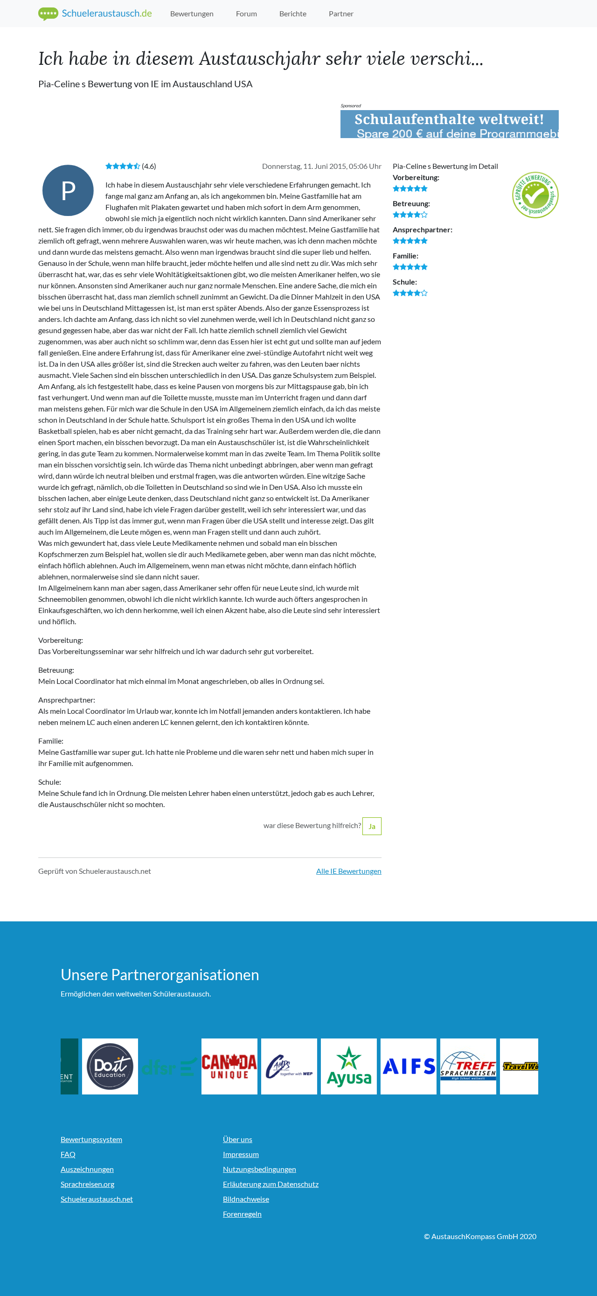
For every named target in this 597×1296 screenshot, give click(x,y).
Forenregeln (242, 1213)
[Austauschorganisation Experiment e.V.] (89, 1066)
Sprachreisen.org (87, 1183)
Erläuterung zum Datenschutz (271, 1183)
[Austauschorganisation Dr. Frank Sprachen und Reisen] (208, 1066)
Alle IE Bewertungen (349, 870)
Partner (341, 13)
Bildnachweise (246, 1198)
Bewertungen (192, 13)
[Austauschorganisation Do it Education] (148, 1066)
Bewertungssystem (91, 1139)
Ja (371, 826)
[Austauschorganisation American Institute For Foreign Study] (447, 1066)
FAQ (68, 1154)
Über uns (237, 1139)
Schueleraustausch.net (97, 1198)
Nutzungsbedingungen (259, 1168)
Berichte (292, 13)
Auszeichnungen (87, 1168)
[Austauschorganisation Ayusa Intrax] (387, 1066)
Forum (246, 13)
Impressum (241, 1154)
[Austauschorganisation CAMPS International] (327, 1066)
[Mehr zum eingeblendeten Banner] (449, 124)
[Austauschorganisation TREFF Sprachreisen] (507, 1066)
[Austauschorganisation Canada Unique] (268, 1066)
